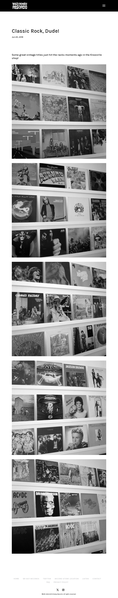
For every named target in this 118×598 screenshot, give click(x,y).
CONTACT (97, 579)
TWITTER (47, 579)
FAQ (48, 582)
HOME (16, 579)
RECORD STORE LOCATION (67, 579)
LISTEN (85, 579)
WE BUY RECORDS (31, 579)
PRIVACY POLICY (61, 582)
